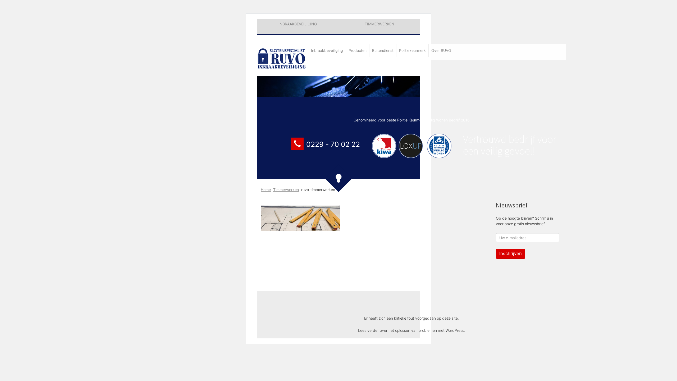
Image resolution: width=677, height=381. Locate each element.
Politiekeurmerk (412, 50)
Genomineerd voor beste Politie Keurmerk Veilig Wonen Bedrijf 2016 (412, 120)
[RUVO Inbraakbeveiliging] (282, 55)
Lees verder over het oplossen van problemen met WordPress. (411, 330)
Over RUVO (441, 50)
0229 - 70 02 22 (333, 144)
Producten (358, 50)
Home (266, 189)
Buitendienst (383, 50)
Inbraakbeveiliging (297, 24)
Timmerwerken (379, 24)
